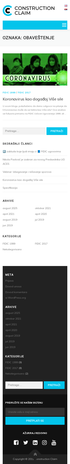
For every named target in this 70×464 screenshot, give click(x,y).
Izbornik (64, 25)
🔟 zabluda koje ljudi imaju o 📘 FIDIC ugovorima (32, 151)
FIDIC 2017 (24, 92)
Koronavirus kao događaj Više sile (33, 99)
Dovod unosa (13, 286)
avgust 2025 (10, 208)
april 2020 (41, 214)
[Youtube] (54, 442)
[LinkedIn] (35, 442)
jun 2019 (8, 225)
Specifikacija (10, 187)
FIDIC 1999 (9, 92)
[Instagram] (44, 442)
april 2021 (8, 214)
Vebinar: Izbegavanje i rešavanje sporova (27, 171)
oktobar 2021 (43, 208)
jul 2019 (39, 219)
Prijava (9, 280)
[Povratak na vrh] (35, 454)
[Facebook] (16, 442)
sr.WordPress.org (15, 297)
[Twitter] (25, 442)
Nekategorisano (12, 249)
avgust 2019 (10, 219)
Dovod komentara (16, 292)
